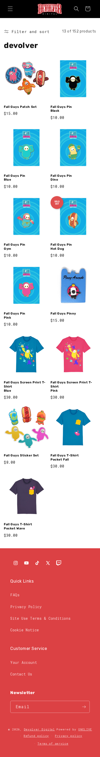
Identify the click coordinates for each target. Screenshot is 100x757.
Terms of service (52, 743)
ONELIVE (85, 729)
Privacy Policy (26, 606)
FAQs (14, 594)
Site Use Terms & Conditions (40, 618)
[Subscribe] (83, 707)
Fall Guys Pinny (63, 313)
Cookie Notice (24, 629)
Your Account (23, 662)
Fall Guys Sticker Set (21, 455)
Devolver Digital (39, 729)
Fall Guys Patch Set (20, 107)
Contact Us (21, 674)
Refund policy (36, 736)
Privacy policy (68, 736)
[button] (10, 8)
